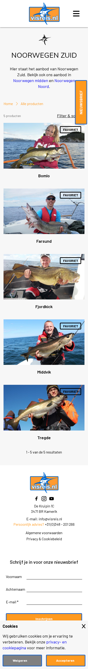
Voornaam (14, 576)
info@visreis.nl (50, 519)
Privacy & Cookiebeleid (44, 539)
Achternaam (15, 589)
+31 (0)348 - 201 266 (60, 524)
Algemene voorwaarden (44, 532)
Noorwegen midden (30, 80)
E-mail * (12, 602)
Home (8, 103)
